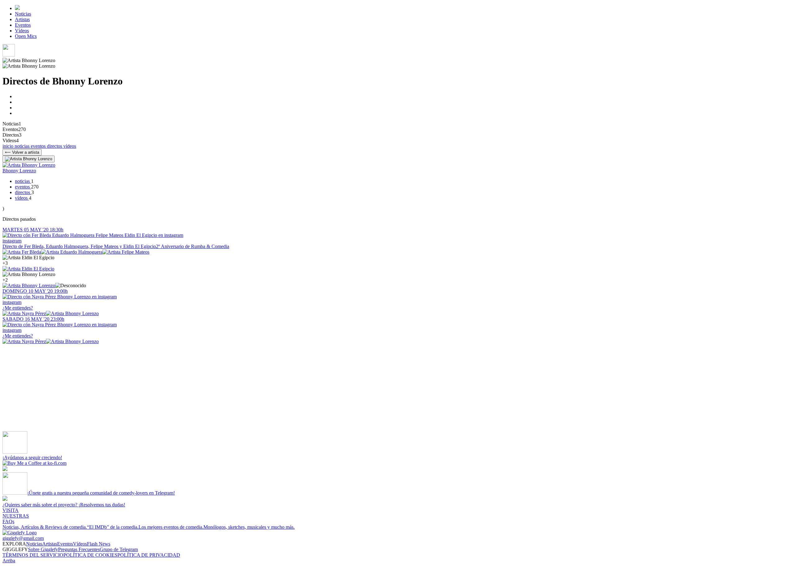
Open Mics (26, 36)
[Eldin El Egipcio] (28, 268)
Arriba (8, 560)
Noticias (23, 13)
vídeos (69, 146)
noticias (23, 146)
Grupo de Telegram (119, 549)
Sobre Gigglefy (43, 549)
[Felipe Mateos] (125, 252)
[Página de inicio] (17, 8)
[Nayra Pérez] (24, 313)
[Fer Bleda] (21, 252)
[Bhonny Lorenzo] (28, 285)
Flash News (98, 543)
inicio (8, 146)
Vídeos (22, 30)
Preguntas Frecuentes (79, 549)
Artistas (22, 19)
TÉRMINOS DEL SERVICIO (32, 555)
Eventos (23, 25)
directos (55, 146)
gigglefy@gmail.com (23, 538)
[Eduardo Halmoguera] (71, 252)
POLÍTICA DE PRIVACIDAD (148, 555)
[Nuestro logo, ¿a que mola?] (19, 532)
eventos (39, 146)
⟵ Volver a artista (22, 152)
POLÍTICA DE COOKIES (90, 555)
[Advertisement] (188, 387)
